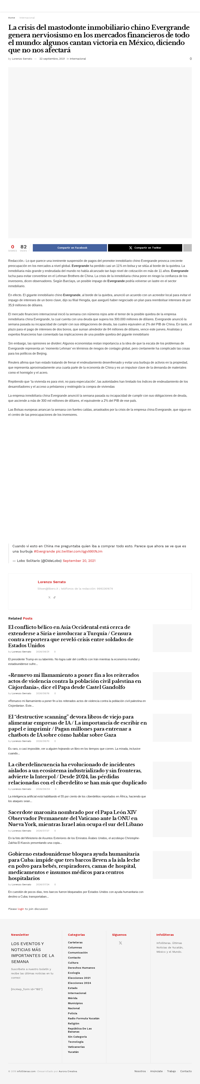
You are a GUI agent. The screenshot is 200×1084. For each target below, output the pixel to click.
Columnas (75, 947)
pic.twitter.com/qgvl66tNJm (79, 551)
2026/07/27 (42, 830)
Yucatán (73, 1051)
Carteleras (75, 942)
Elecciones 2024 (79, 982)
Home (11, 17)
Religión (73, 1023)
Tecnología (75, 1041)
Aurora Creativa (68, 1071)
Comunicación (78, 952)
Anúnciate (156, 1071)
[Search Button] (190, 6)
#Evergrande (44, 551)
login (21, 908)
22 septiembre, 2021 (52, 58)
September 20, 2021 (79, 561)
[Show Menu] (10, 6)
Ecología (74, 972)
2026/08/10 (42, 741)
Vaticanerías (76, 1046)
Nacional (74, 1008)
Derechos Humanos (81, 967)
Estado (73, 988)
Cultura (73, 962)
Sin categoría (77, 1036)
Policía (72, 1013)
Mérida (72, 998)
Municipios (75, 1003)
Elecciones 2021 (79, 977)
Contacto (74, 957)
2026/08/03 (42, 789)
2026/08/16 (42, 693)
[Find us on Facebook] (113, 943)
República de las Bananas (80, 1030)
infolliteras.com (26, 1071)
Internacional (27, 17)
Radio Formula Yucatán (83, 1018)
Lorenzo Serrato (22, 58)
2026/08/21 (42, 651)
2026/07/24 (42, 884)
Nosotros (140, 1071)
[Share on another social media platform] (187, 248)
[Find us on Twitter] (120, 943)
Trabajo (171, 1071)
